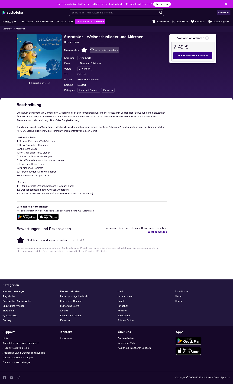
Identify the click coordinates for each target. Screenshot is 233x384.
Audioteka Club (126, 343)
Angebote (9, 296)
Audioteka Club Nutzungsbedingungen (24, 353)
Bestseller (27, 21)
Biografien (8, 310)
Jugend (64, 310)
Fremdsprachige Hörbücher (75, 296)
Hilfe (5, 338)
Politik (120, 301)
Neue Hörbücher (45, 21)
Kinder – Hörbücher (70, 315)
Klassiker (20, 28)
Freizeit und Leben (70, 291)
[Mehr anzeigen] (207, 38)
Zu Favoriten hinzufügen (107, 49)
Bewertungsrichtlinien (54, 251)
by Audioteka (10, 315)
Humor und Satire (69, 306)
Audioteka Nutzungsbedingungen (21, 343)
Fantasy (7, 320)
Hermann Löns (71, 42)
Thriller (178, 296)
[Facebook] (4, 378)
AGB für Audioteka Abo (16, 348)
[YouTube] (11, 378)
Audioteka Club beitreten (90, 21)
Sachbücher (123, 315)
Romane (122, 310)
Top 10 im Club (64, 21)
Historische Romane (71, 301)
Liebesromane (125, 296)
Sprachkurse (181, 291)
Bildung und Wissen (14, 306)
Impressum (66, 338)
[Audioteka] (13, 12)
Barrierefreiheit (126, 338)
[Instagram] (18, 378)
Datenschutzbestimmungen (18, 357)
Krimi (120, 291)
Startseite (8, 28)
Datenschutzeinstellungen (17, 362)
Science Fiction (125, 320)
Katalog (8, 21)
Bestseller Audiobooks (17, 301)
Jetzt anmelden (157, 232)
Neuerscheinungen (14, 291)
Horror (178, 301)
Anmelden (223, 12)
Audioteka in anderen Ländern (134, 348)
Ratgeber (122, 306)
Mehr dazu (162, 4)
